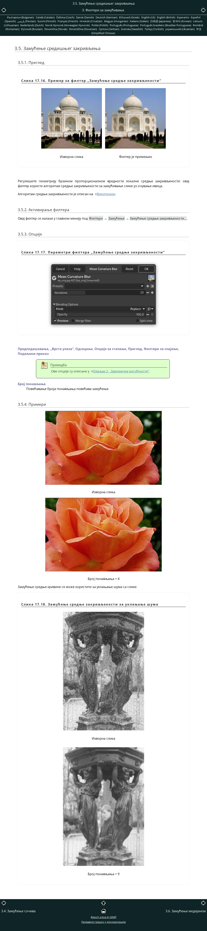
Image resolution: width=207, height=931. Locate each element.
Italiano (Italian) (139, 21)
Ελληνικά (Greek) (129, 17)
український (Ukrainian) (180, 29)
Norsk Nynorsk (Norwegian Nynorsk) (67, 25)
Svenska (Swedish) (132, 29)
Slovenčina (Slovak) (55, 29)
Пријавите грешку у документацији (103, 922)
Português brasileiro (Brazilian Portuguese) (165, 25)
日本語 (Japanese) (160, 21)
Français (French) (68, 21)
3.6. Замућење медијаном (186, 911)
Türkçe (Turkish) (154, 29)
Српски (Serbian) (109, 29)
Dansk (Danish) (85, 17)
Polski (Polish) (100, 25)
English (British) (166, 17)
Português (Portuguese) (124, 25)
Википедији (106, 194)
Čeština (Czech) (65, 17)
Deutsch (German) (106, 17)
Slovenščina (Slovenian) (83, 29)
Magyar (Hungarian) (116, 21)
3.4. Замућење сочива (18, 911)
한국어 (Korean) (182, 21)
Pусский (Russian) (32, 29)
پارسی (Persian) (26, 21)
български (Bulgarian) (20, 17)
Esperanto (183, 17)
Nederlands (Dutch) (32, 25)
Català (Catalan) (45, 17)
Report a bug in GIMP (103, 917)
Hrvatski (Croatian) (91, 21)
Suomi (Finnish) (46, 21)
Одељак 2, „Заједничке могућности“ (121, 371)
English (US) (148, 17)
